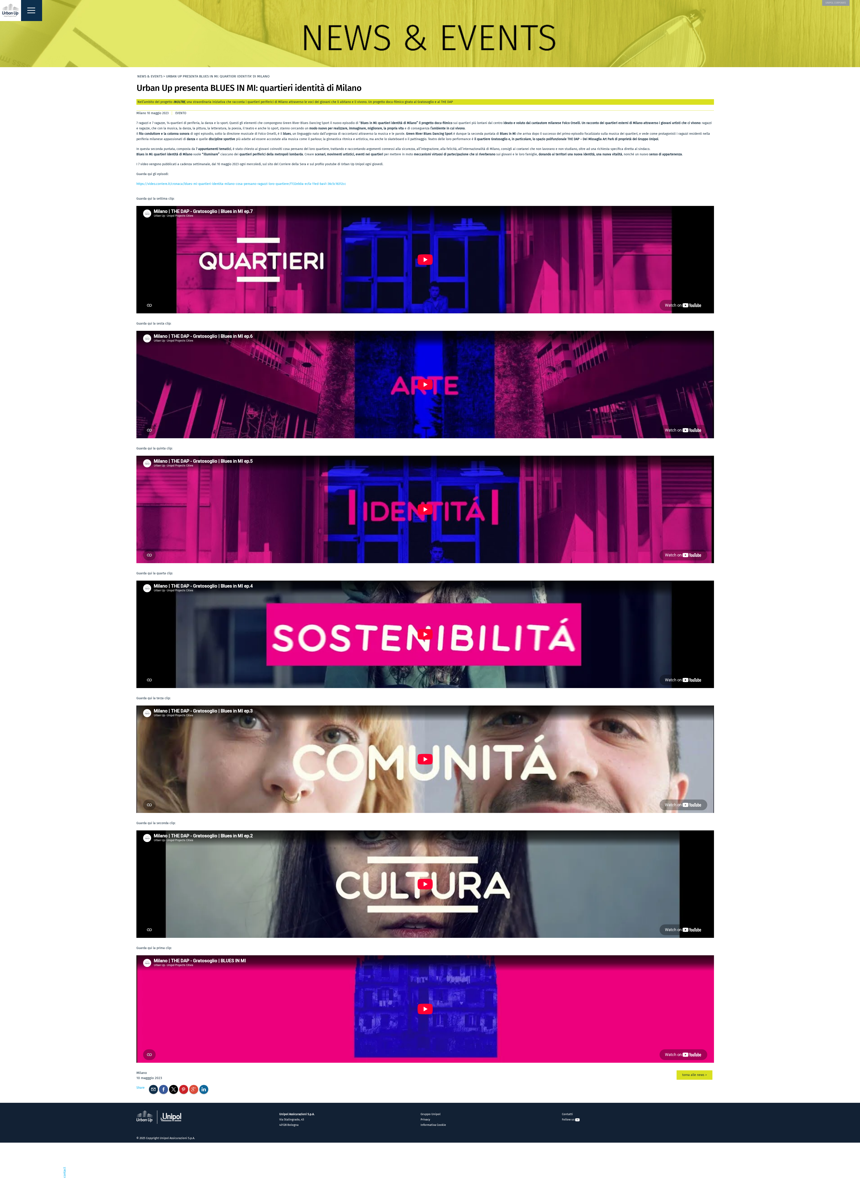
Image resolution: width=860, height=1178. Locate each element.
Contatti (567, 1114)
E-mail (153, 1089)
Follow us (568, 1119)
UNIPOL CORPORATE (836, 2)
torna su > (779, 1171)
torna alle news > (694, 1075)
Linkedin (203, 1089)
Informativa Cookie (433, 1125)
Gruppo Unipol (431, 1114)
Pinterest (183, 1089)
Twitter (173, 1089)
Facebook (163, 1089)
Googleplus (193, 1089)
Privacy (425, 1119)
